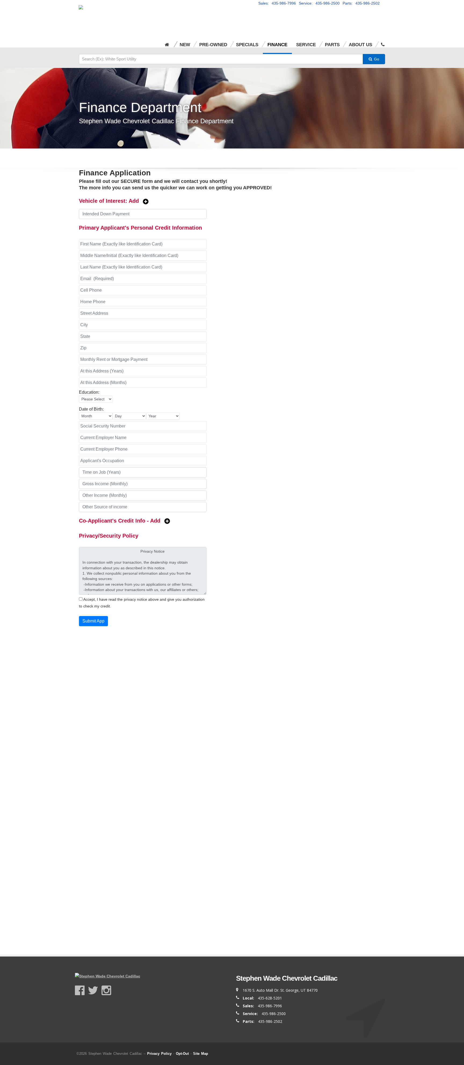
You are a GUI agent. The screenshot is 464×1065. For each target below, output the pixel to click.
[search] (221, 59)
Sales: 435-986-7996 (277, 3)
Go (376, 59)
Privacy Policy (159, 1054)
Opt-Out (182, 1054)
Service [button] (306, 44)
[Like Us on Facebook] (81, 990)
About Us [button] (360, 44)
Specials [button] (247, 44)
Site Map (200, 1054)
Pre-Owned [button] (213, 44)
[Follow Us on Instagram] (106, 990)
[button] (382, 41)
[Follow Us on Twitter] (95, 990)
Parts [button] (332, 44)
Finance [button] (277, 44)
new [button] (185, 44)
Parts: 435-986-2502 (361, 3)
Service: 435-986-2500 (319, 3)
